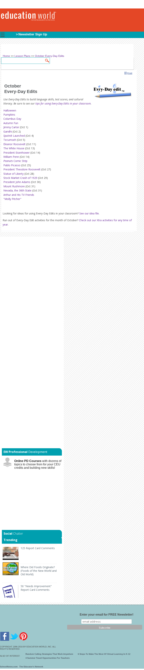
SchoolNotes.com (9, 666)
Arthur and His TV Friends (18, 195)
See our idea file (89, 213)
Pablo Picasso (11, 165)
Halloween (9, 110)
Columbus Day (12, 118)
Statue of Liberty (13, 173)
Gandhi (7, 131)
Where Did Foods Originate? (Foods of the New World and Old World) (39, 570)
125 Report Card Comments (38, 548)
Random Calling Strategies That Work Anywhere (49, 654)
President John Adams (16, 182)
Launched (14, 135)
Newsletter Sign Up (32, 34)
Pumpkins (9, 114)
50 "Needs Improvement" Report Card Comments (36, 587)
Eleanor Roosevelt (14, 144)
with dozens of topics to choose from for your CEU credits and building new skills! (37, 464)
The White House (13, 148)
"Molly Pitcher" (12, 199)
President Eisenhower (16, 152)
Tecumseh (9, 140)
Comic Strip (15, 161)
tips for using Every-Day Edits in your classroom (63, 103)
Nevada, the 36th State (17, 190)
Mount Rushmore (14, 186)
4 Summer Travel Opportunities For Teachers (48, 658)
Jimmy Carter (11, 127)
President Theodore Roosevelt (21, 169)
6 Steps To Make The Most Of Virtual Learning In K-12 (104, 654)
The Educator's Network (31, 666)
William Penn (11, 157)
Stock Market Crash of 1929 (20, 178)
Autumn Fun (10, 123)
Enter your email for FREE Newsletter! (106, 614)
